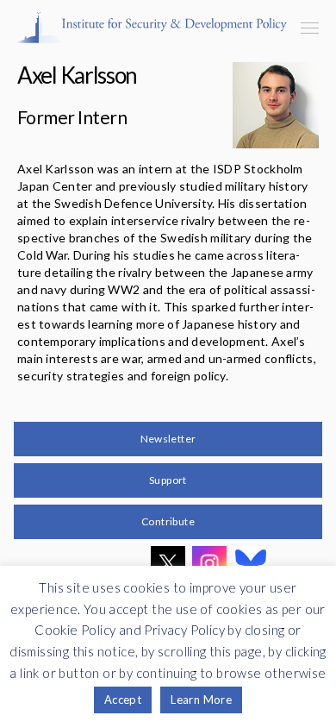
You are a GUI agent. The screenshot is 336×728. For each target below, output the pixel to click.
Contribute (168, 521)
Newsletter (168, 438)
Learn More (201, 699)
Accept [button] (122, 699)
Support (168, 480)
